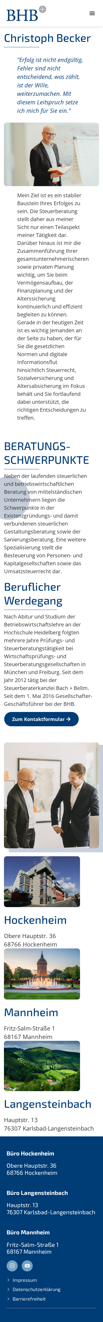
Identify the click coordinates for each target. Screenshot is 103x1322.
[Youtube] (27, 1265)
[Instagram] (12, 1265)
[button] (92, 13)
